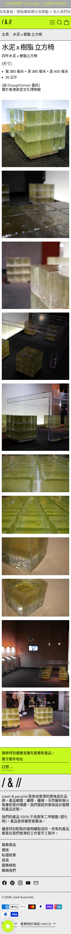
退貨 (5, 860)
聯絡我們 (9, 870)
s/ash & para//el (23, 897)
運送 (5, 850)
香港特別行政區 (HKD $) (36, 924)
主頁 (5, 34)
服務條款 (9, 865)
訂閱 (5, 767)
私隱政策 (9, 855)
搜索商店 (9, 845)
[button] (59, 22)
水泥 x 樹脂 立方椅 (27, 34)
